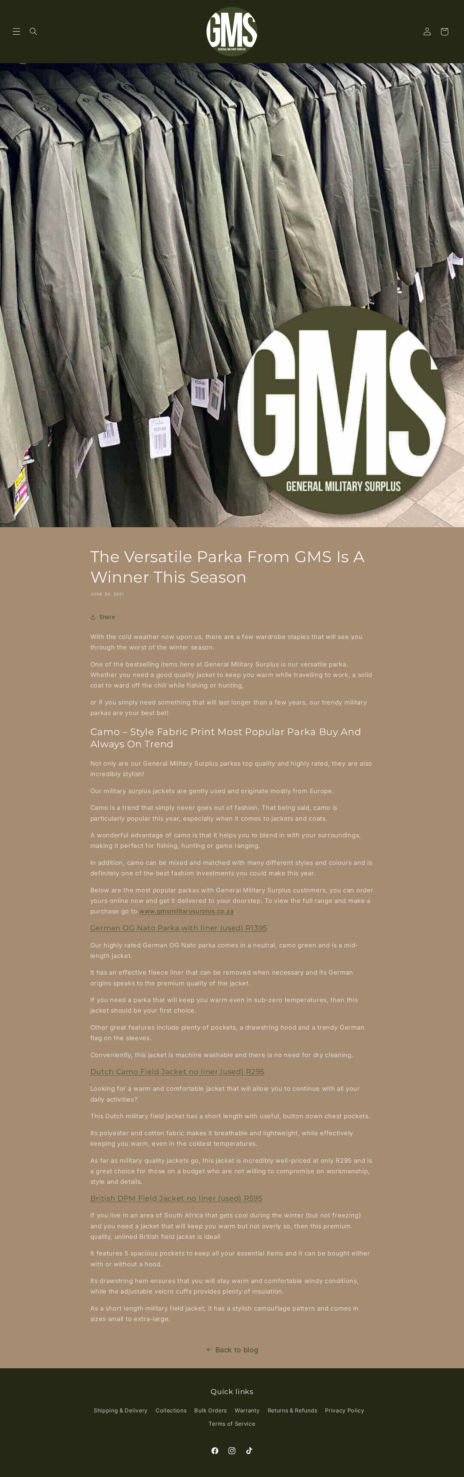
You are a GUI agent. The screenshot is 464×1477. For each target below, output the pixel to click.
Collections (171, 1410)
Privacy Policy (344, 1410)
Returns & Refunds (293, 1410)
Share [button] (107, 616)
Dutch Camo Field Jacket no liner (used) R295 (177, 1071)
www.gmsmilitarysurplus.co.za (186, 911)
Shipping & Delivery (121, 1410)
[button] (16, 31)
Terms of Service (232, 1423)
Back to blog (236, 1350)
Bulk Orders (210, 1410)
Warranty (247, 1410)
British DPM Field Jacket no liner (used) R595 (176, 1198)
